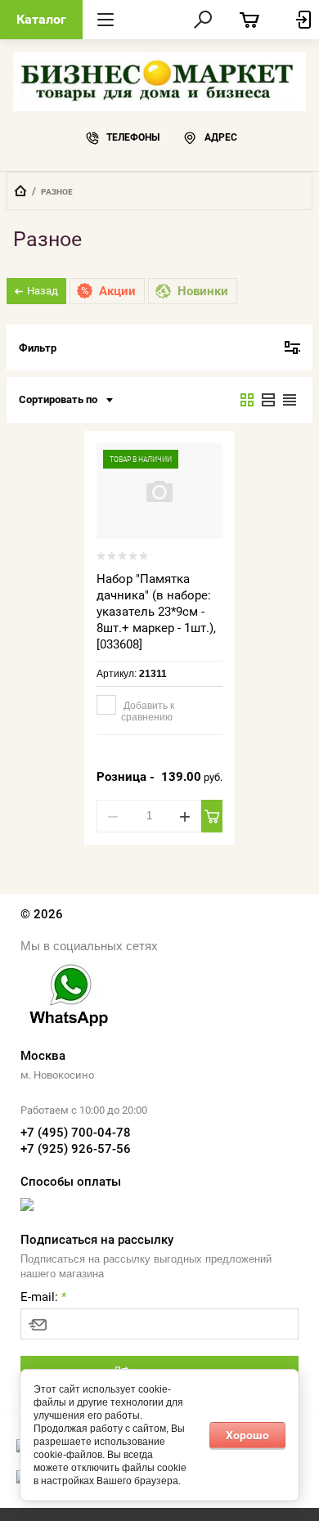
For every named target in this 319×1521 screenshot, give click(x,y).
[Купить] (211, 816)
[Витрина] (247, 399)
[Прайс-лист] (289, 399)
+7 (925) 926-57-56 (75, 1149)
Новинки (202, 291)
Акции (117, 291)
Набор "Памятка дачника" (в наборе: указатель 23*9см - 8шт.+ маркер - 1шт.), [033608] (156, 612)
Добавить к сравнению (147, 711)
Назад (42, 291)
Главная (20, 190)
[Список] (268, 399)
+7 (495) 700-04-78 (75, 1132)
